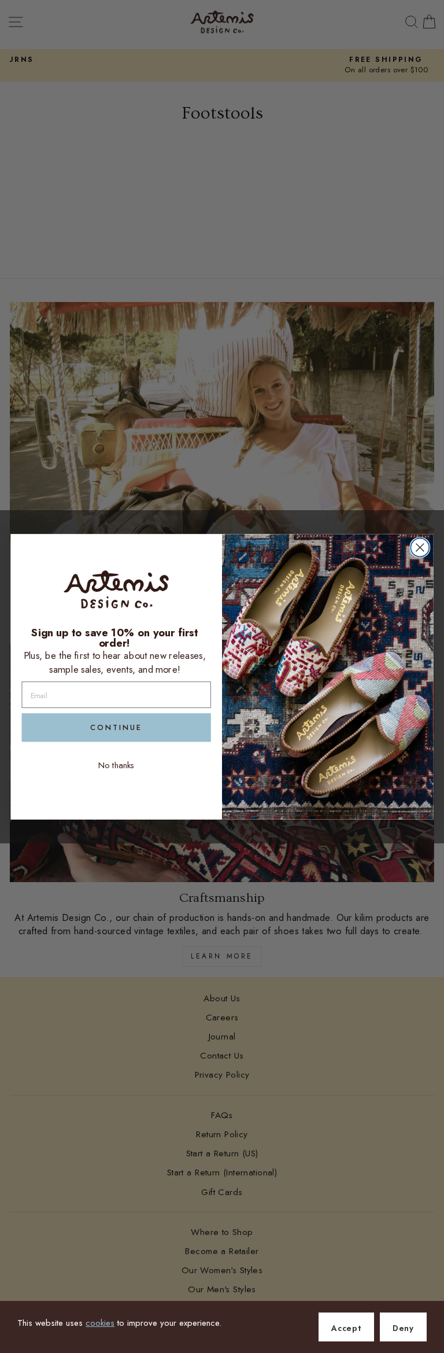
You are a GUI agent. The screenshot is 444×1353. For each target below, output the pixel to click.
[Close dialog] (419, 547)
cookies (100, 1323)
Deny (403, 1328)
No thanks (116, 765)
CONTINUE (116, 727)
